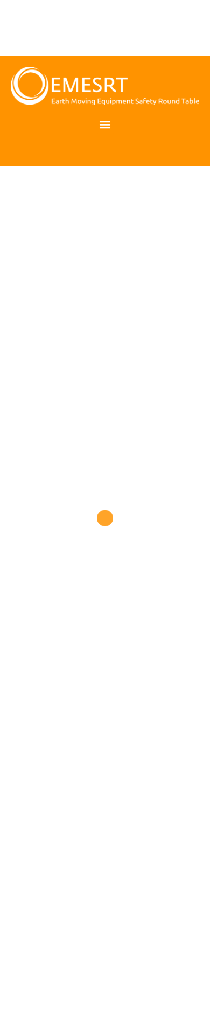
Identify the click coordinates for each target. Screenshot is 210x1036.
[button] (105, 125)
